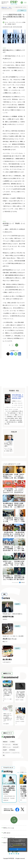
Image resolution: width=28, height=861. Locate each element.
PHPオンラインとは (8, 828)
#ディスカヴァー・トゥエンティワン (11, 752)
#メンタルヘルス (6, 744)
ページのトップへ (14, 821)
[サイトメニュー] (25, 2)
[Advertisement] (14, 372)
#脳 (3, 755)
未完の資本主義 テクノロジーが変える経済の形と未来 (17, 396)
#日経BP (5, 750)
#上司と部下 (16, 747)
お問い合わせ (6, 832)
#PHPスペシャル (7, 747)
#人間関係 (12, 741)
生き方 (17, 604)
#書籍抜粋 (5, 741)
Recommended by (15, 582)
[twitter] (8, 353)
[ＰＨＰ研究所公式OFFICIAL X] (22, 809)
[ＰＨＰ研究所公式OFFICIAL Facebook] (17, 809)
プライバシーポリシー (17, 845)
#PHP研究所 (12, 750)
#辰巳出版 (15, 744)
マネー (22, 10)
